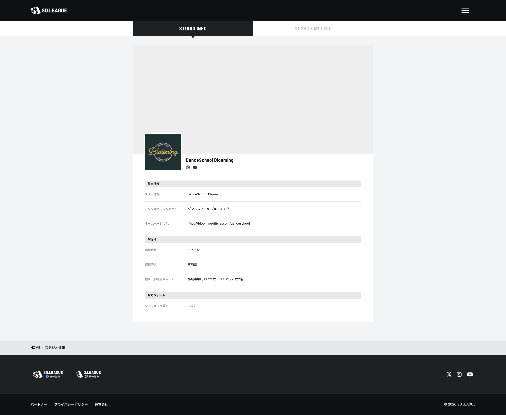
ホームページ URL (157, 223)
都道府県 (151, 264)
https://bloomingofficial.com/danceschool (219, 223)
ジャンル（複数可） (158, 306)
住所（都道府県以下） (160, 279)
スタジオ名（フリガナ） (161, 209)
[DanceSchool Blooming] (163, 152)
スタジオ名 (152, 194)
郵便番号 (151, 250)
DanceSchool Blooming (210, 160)
